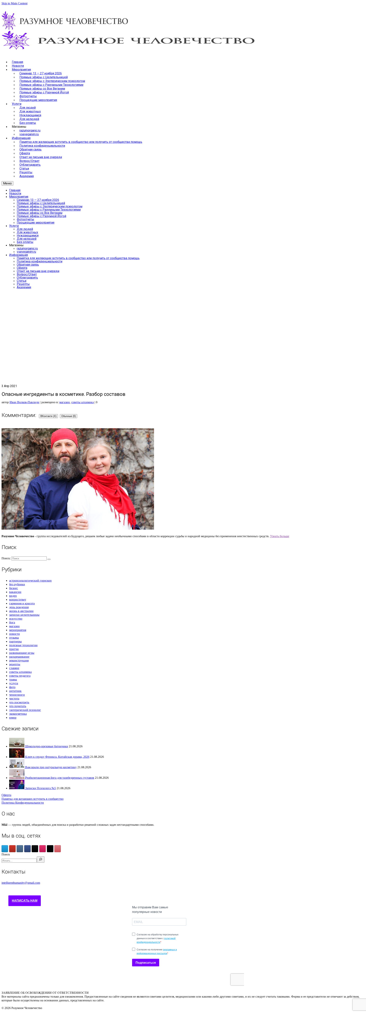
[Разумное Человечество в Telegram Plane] (5, 848)
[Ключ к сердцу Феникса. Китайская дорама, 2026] (17, 756)
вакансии (15, 592)
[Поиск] (40, 859)
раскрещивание (19, 656)
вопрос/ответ (17, 599)
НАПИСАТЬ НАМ (24, 900)
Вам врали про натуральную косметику (51, 767)
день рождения (19, 607)
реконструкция (19, 660)
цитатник (15, 691)
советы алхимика (82, 402)
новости (14, 633)
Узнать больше (279, 536)
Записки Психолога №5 (40, 788)
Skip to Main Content (14, 3)
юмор (12, 717)
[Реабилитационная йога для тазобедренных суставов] (17, 777)
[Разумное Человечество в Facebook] (27, 848)
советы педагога (19, 675)
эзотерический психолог (25, 710)
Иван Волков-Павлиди (24, 402)
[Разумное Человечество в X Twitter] (50, 848)
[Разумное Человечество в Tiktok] (35, 848)
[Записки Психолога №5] (17, 788)
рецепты (14, 664)
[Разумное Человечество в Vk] (20, 848)
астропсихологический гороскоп (30, 580)
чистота (14, 698)
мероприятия (17, 630)
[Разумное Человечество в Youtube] (12, 848)
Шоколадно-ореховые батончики (46, 746)
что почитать (17, 706)
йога (12, 622)
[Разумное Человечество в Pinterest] (57, 848)
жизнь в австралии (21, 611)
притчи (14, 649)
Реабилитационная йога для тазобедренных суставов (59, 777)
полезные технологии (23, 645)
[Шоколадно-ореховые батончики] (17, 746)
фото (12, 687)
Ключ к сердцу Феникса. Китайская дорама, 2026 (57, 756)
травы (13, 679)
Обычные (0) (68, 416)
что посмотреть (19, 702)
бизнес (13, 588)
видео (13, 595)
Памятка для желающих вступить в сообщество (32, 798)
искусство (15, 618)
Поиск (6, 854)
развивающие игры (21, 652)
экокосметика (18, 713)
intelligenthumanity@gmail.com (21, 882)
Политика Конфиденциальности (23, 802)
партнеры (15, 641)
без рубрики (17, 584)
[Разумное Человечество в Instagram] (42, 848)
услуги (13, 683)
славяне (14, 668)
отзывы (14, 637)
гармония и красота (22, 603)
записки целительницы (24, 614)
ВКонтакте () (48, 416)
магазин (64, 402)
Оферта (6, 795)
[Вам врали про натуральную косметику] (17, 767)
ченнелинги (17, 694)
